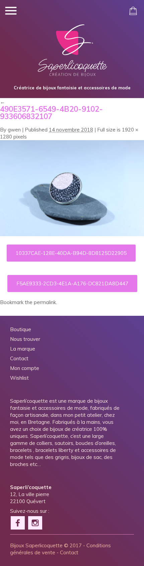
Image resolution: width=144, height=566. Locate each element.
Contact (19, 358)
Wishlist (19, 378)
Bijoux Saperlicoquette (36, 545)
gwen (14, 129)
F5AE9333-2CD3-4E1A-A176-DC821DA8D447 (72, 283)
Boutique (20, 329)
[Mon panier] (133, 11)
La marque (22, 349)
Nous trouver (25, 339)
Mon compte (24, 368)
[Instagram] (35, 522)
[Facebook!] (18, 522)
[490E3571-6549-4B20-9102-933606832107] (72, 234)
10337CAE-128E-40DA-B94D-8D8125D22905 (71, 253)
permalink (45, 302)
